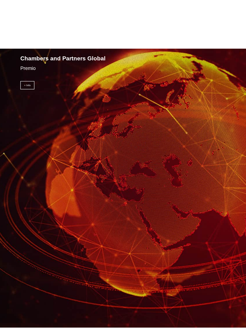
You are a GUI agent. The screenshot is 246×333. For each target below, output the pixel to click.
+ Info (27, 85)
